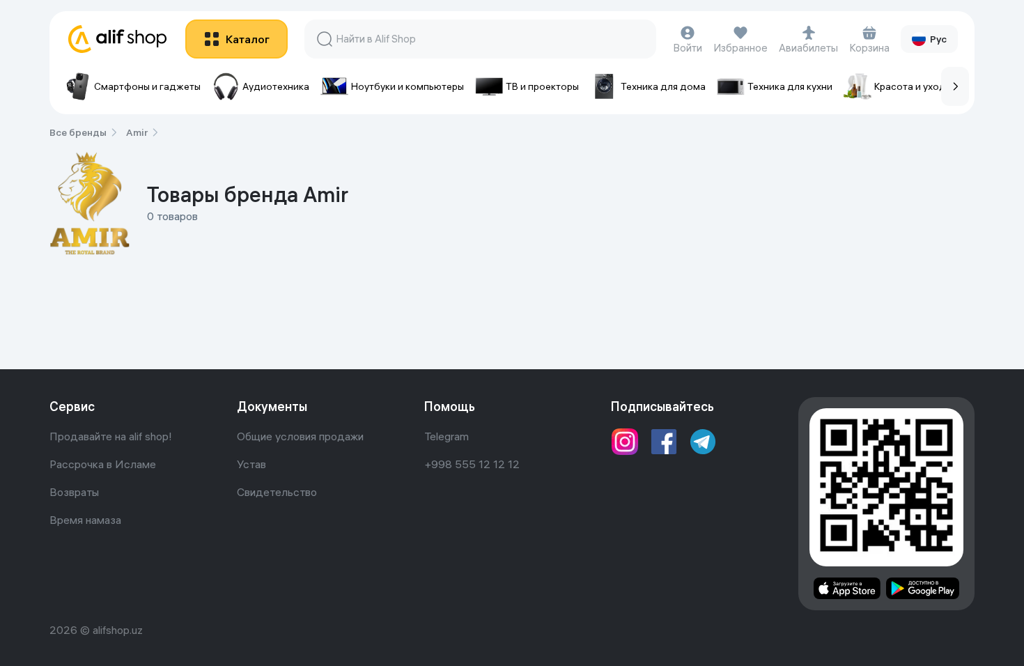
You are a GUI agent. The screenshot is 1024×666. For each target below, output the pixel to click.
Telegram (446, 436)
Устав (251, 464)
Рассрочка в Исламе (102, 464)
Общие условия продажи (300, 436)
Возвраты (74, 492)
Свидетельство (277, 492)
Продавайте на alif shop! (110, 436)
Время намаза (85, 520)
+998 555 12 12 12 (472, 464)
